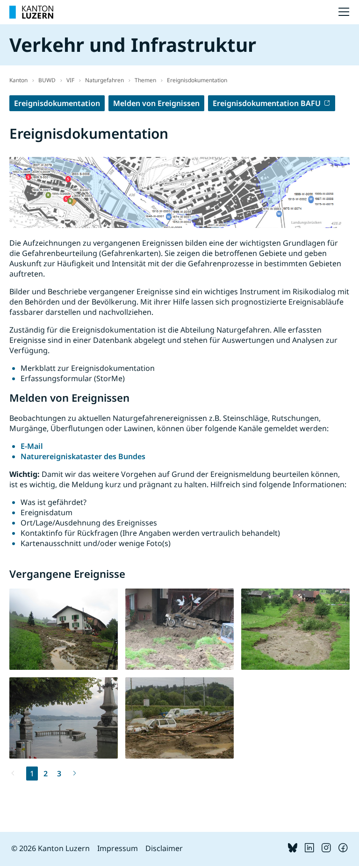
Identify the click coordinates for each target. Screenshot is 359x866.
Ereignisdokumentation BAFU (267, 103)
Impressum (117, 848)
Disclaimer (164, 848)
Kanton (18, 80)
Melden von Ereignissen (156, 103)
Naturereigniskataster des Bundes (83, 456)
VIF (70, 80)
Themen (145, 80)
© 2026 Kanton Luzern (50, 848)
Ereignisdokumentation (197, 80)
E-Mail (32, 446)
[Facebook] (343, 850)
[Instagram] (326, 850)
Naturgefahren (104, 80)
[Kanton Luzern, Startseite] (31, 12)
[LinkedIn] (309, 850)
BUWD (47, 80)
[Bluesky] (292, 850)
